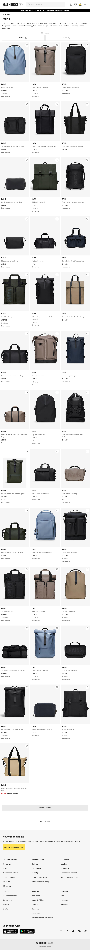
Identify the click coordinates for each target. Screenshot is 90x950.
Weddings (64, 904)
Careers (35, 904)
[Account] (70, 4)
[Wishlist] (75, 4)
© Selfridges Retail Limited (45, 946)
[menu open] (85, 4)
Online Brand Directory (40, 882)
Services (6, 904)
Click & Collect (37, 868)
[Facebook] (61, 932)
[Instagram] (67, 932)
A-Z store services (10, 896)
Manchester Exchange (69, 877)
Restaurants (7, 900)
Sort (65, 38)
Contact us (7, 864)
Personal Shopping (10, 877)
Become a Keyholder (12, 847)
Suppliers (35, 909)
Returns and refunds (11, 873)
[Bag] (80, 4)
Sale (62, 896)
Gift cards (6, 882)
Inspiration (36, 896)
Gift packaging (8, 886)
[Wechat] (79, 932)
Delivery (35, 864)
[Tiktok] (73, 932)
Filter (21, 38)
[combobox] (47, 4)
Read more (6, 28)
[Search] (29, 4)
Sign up (66, 10)
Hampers (64, 900)
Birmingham (65, 868)
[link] (14, 87)
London (64, 864)
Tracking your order (39, 877)
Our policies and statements (42, 918)
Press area (36, 913)
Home (7, 15)
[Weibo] (85, 932)
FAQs (5, 868)
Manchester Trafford (69, 873)
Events (5, 909)
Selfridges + (36, 873)
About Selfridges (38, 900)
